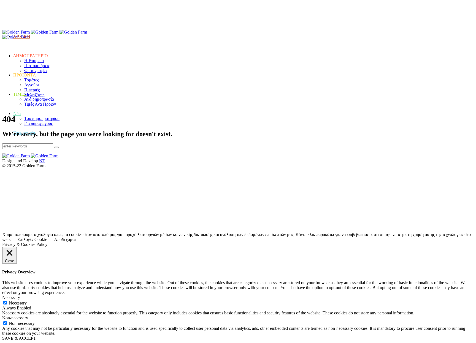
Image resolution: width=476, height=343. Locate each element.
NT (42, 160)
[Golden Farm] (31, 32)
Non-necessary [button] (15, 317)
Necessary (18, 303)
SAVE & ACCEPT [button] (19, 338)
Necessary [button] (11, 297)
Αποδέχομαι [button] (65, 239)
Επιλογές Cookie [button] (32, 239)
